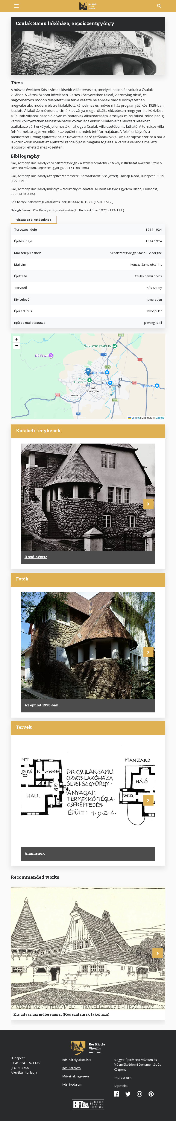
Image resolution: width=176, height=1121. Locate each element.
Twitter (127, 1094)
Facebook (116, 1094)
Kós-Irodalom (72, 1084)
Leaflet (135, 417)
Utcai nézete (35, 556)
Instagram (139, 1094)
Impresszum (123, 1077)
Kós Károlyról (71, 1068)
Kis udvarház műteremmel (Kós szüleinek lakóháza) (61, 1014)
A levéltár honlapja (24, 1072)
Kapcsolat (121, 1085)
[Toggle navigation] (16, 6)
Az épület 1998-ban (41, 705)
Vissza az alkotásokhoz (33, 220)
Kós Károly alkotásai (76, 1059)
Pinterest (151, 1094)
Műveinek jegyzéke (75, 1076)
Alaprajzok (34, 853)
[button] (88, 372)
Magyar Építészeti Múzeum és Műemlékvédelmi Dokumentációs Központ (137, 1064)
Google (160, 417)
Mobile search (159, 6)
